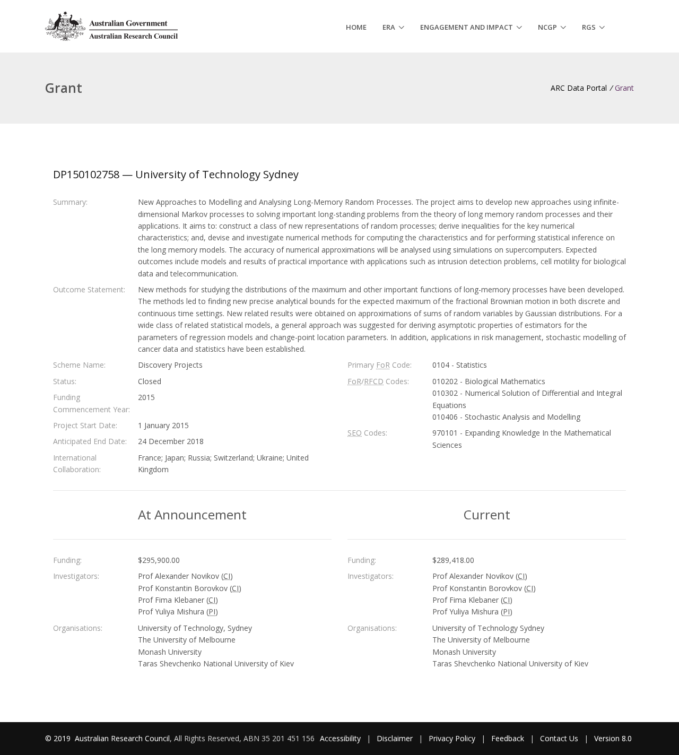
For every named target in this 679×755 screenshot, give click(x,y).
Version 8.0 (613, 738)
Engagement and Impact (466, 27)
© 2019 (59, 738)
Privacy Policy (452, 738)
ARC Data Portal (579, 88)
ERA (388, 27)
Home (356, 27)
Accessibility (340, 738)
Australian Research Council (122, 738)
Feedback (507, 738)
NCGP (547, 27)
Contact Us (559, 738)
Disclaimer (395, 738)
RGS (589, 27)
